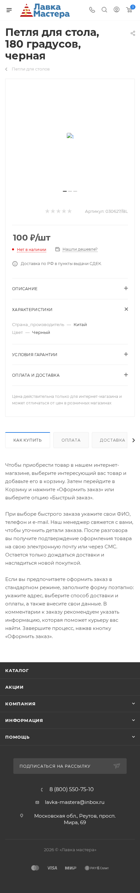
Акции (14, 687)
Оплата (71, 440)
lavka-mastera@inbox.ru (75, 802)
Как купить (27, 440)
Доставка (112, 440)
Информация (24, 720)
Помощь (17, 737)
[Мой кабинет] (116, 10)
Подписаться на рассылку (55, 766)
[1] (70, 137)
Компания (20, 703)
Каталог (17, 670)
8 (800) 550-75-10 (71, 789)
